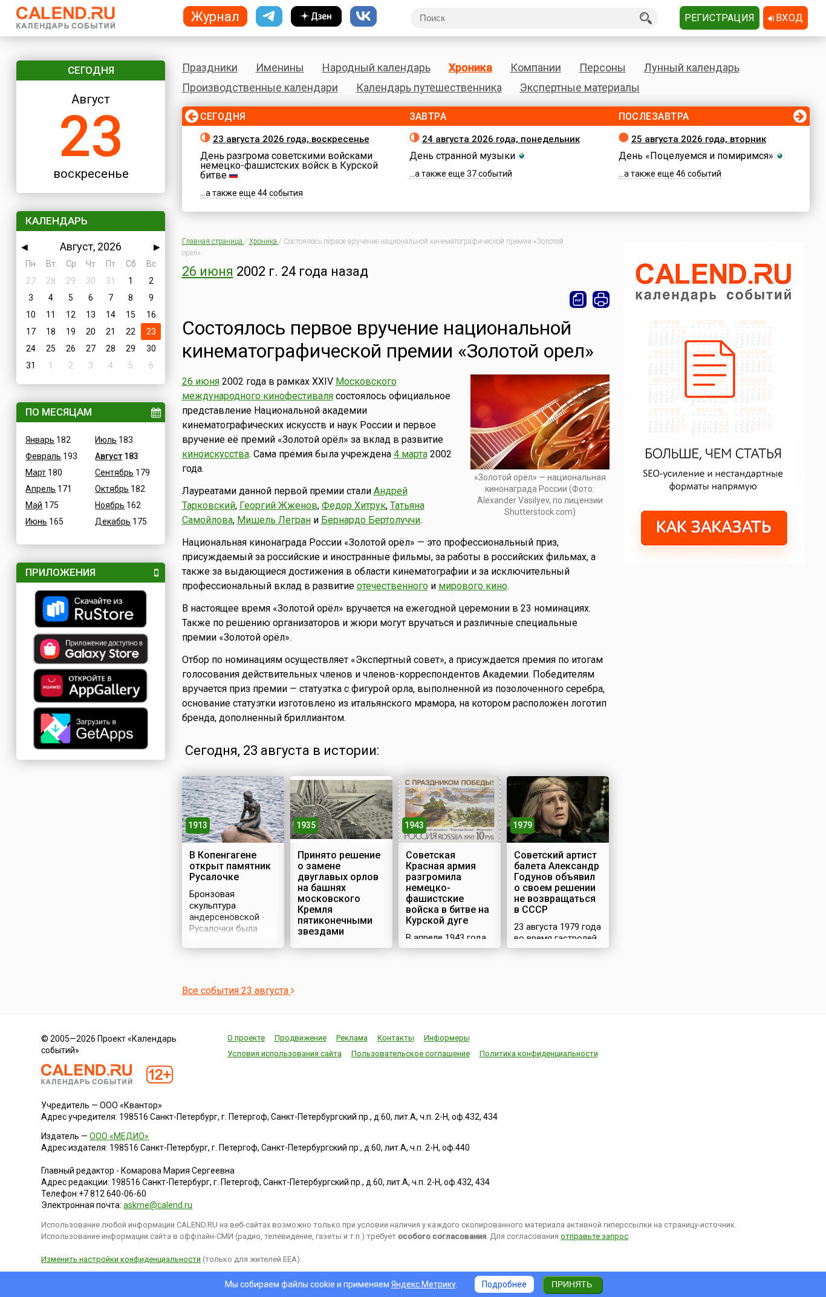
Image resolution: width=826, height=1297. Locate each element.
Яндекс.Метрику (423, 1284)
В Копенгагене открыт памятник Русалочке (230, 866)
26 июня (207, 271)
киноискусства (215, 454)
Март (35, 472)
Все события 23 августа (236, 990)
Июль (106, 440)
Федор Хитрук (354, 505)
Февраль (43, 456)
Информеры (447, 1037)
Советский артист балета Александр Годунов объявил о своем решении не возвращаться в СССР (556, 882)
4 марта (411, 454)
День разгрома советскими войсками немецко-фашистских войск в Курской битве (289, 165)
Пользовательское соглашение (410, 1053)
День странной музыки (462, 156)
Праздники (210, 67)
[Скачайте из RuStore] (90, 610)
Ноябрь (110, 505)
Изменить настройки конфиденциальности (121, 1259)
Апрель (40, 489)
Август (108, 456)
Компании (535, 67)
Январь (39, 440)
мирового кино (472, 586)
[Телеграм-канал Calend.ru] (269, 16)
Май (33, 505)
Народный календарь (376, 67)
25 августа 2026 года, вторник (698, 139)
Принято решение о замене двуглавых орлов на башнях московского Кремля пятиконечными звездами (339, 893)
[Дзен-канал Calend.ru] (316, 16)
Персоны (602, 67)
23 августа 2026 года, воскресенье (291, 139)
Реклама (352, 1037)
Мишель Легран (274, 520)
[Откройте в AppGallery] (90, 687)
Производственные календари (260, 87)
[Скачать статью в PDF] (578, 299)
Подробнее (504, 1284)
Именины (280, 67)
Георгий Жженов (278, 505)
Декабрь (113, 521)
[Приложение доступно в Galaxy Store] (90, 650)
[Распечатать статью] (601, 299)
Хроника (470, 67)
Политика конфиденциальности (539, 1053)
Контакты (395, 1037)
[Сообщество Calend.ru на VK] (363, 16)
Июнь (36, 521)
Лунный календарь (692, 67)
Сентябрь (114, 472)
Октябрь (112, 489)
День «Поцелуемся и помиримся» (696, 156)
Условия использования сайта (284, 1053)
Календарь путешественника (429, 87)
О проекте (246, 1037)
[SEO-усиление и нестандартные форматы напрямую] (714, 561)
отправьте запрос (594, 1236)
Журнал (215, 16)
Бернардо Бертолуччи (370, 520)
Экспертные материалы (580, 87)
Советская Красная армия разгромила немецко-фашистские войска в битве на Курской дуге (447, 887)
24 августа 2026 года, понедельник (501, 139)
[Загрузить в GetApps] (90, 730)
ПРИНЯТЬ (571, 1284)
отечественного (392, 586)
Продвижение (301, 1037)
